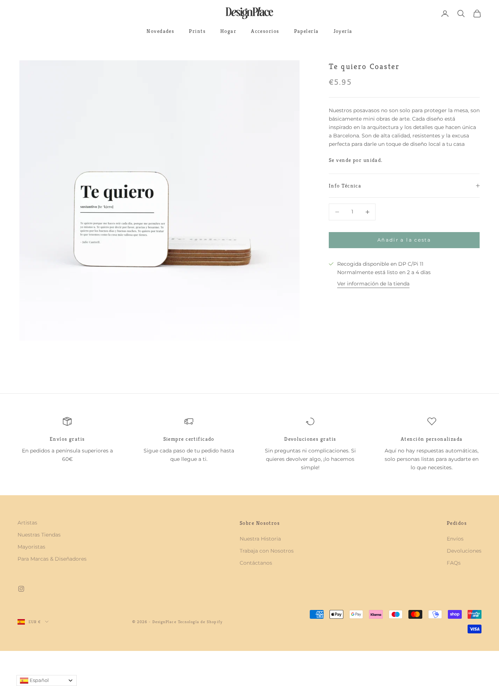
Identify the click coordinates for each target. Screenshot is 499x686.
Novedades (160, 31)
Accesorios (265, 31)
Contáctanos (256, 563)
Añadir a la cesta (404, 240)
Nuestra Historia (260, 538)
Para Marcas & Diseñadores (52, 559)
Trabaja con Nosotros (267, 550)
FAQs (454, 563)
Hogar (228, 31)
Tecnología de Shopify (200, 621)
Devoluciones (464, 550)
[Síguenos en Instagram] (21, 588)
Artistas (27, 522)
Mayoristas (31, 546)
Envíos (455, 538)
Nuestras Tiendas (39, 534)
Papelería (306, 31)
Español (38, 680)
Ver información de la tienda (373, 283)
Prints (197, 31)
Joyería (343, 31)
